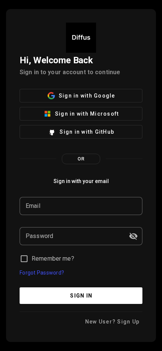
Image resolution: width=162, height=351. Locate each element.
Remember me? (53, 258)
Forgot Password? (42, 273)
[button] (133, 236)
